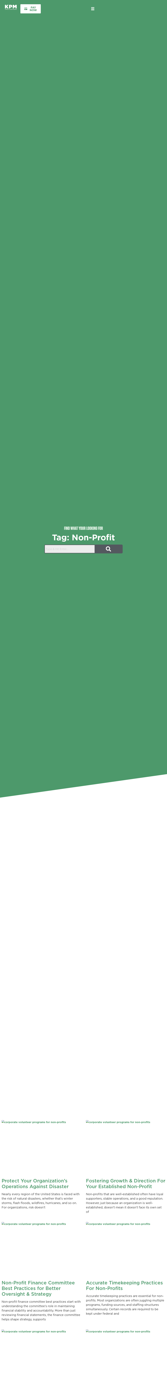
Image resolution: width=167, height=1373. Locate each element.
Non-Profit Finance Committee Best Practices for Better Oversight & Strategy (38, 1288)
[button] (92, 9)
